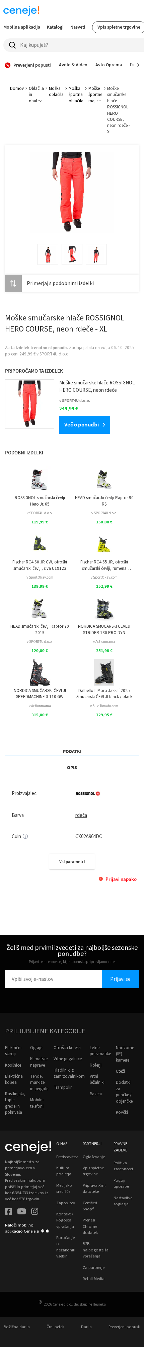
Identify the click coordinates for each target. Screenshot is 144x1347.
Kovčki (122, 1112)
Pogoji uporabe (121, 1183)
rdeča (81, 815)
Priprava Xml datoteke (94, 1188)
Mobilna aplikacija (21, 27)
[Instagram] (34, 1212)
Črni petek (55, 1327)
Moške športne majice (95, 94)
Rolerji (95, 1065)
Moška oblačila (56, 91)
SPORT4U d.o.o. (55, 354)
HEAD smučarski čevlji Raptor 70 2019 (39, 629)
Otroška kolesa (67, 1048)
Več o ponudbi (81, 424)
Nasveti (77, 27)
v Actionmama (104, 641)
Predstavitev (67, 1157)
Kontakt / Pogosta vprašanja (65, 1220)
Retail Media (93, 1279)
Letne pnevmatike (100, 1051)
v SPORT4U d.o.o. (40, 513)
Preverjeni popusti (124, 1327)
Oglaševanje (94, 1157)
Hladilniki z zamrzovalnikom (69, 1073)
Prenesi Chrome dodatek (90, 1226)
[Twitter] (21, 1212)
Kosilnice (13, 1065)
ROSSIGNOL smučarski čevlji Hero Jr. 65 (40, 501)
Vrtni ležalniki (97, 1079)
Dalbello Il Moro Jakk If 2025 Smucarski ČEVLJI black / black (104, 694)
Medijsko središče (64, 1188)
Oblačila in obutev (36, 94)
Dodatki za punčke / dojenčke (124, 1091)
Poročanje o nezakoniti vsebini (65, 1247)
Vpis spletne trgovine (93, 1171)
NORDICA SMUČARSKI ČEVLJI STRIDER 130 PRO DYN (104, 629)
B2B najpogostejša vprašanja (96, 1250)
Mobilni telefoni (37, 1103)
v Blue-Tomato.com (104, 706)
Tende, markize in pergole (39, 1082)
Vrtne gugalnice (68, 1059)
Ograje (36, 1048)
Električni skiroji (13, 1051)
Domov (17, 88)
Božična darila (17, 1327)
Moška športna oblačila (76, 94)
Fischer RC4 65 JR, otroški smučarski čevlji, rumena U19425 (104, 565)
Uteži (120, 1071)
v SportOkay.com (39, 577)
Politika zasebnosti (123, 1166)
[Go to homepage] (21, 10)
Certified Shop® (90, 1206)
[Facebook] (8, 1212)
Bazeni (96, 1094)
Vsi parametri (72, 861)
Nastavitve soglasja (123, 1201)
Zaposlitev (65, 1203)
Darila (86, 1327)
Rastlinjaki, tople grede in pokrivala (15, 1103)
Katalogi (55, 27)
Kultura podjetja (63, 1171)
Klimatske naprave (39, 1062)
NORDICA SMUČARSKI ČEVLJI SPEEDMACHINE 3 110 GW (40, 694)
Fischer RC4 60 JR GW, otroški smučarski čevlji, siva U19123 (39, 565)
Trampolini (64, 1087)
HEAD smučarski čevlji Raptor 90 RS (104, 501)
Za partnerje (93, 1268)
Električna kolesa (14, 1079)
